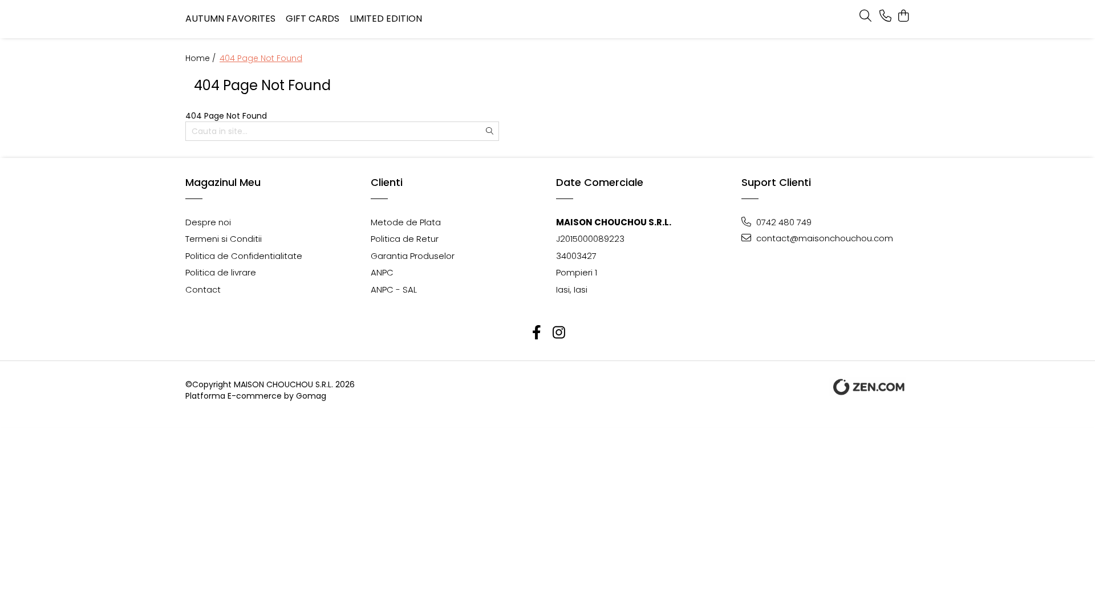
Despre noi (208, 222)
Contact (203, 289)
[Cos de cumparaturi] (904, 16)
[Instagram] (559, 333)
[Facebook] (536, 333)
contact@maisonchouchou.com (823, 238)
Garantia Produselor (413, 256)
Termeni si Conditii (223, 239)
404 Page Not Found (261, 58)
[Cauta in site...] (865, 16)
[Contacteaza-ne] (885, 16)
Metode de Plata (406, 222)
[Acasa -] (547, 19)
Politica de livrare (220, 272)
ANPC (382, 272)
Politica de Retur (405, 239)
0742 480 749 (783, 222)
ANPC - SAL (394, 289)
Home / (201, 58)
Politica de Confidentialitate (243, 256)
